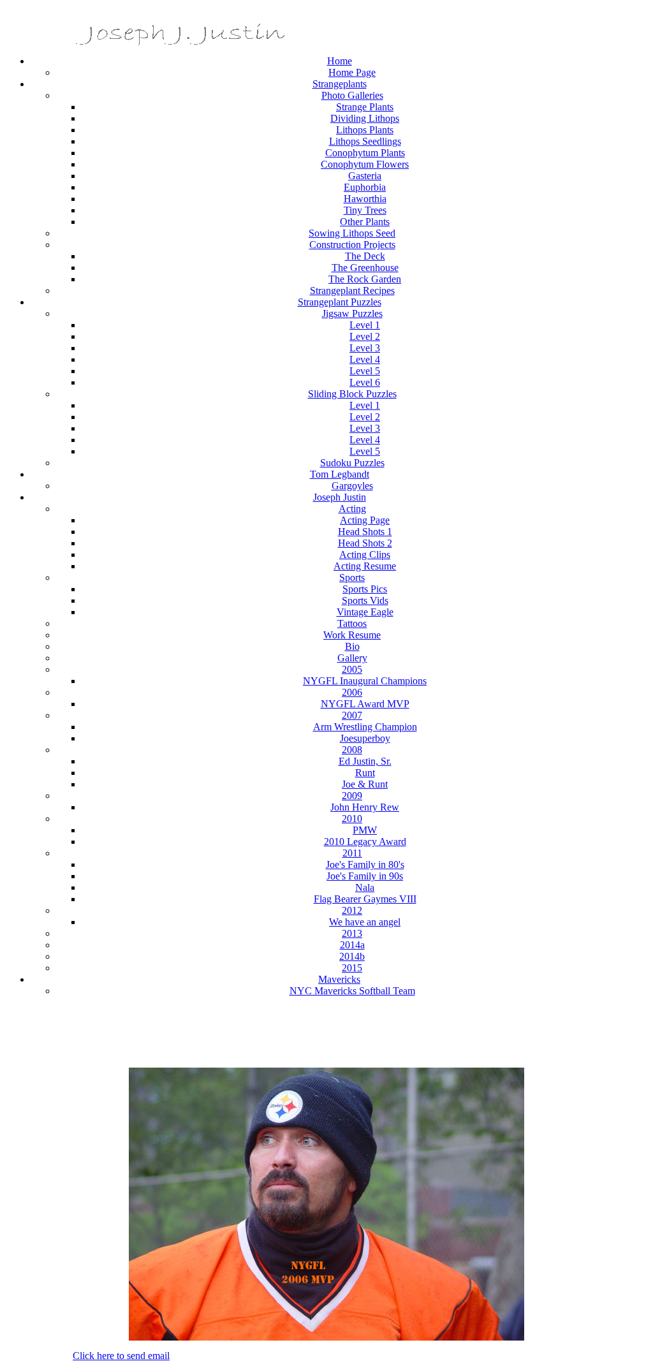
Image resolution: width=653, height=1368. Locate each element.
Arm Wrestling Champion (365, 726)
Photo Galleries (352, 95)
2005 (352, 669)
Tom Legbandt (339, 474)
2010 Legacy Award (365, 841)
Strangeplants (339, 83)
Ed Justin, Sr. (365, 761)
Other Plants (365, 221)
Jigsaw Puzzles (352, 313)
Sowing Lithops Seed (352, 233)
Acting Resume (365, 566)
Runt (365, 772)
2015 (352, 967)
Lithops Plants (364, 129)
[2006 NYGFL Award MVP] (326, 1337)
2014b (352, 956)
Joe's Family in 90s (364, 876)
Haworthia (365, 198)
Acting (352, 508)
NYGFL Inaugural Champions (365, 680)
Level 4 (364, 359)
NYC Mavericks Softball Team (352, 990)
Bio (352, 646)
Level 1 (364, 325)
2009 (352, 795)
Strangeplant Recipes (352, 290)
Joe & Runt (365, 784)
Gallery (352, 657)
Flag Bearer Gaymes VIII (365, 899)
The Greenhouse (365, 267)
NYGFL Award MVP (365, 703)
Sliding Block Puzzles (352, 393)
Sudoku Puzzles (352, 462)
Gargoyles (352, 485)
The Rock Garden (364, 279)
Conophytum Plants (365, 152)
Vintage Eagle (365, 612)
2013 (352, 933)
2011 (352, 853)
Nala (364, 887)
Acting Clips (364, 554)
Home (339, 60)
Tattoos (352, 623)
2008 (352, 749)
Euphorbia (365, 187)
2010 (352, 818)
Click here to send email (121, 1355)
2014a (352, 944)
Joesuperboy (365, 738)
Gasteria (364, 175)
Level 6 (364, 382)
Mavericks (339, 979)
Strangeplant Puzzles (339, 302)
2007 (352, 715)
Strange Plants (364, 106)
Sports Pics (364, 589)
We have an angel (364, 921)
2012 (352, 910)
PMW (365, 830)
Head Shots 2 (365, 543)
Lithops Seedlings (365, 141)
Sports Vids (365, 600)
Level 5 (364, 370)
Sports (352, 577)
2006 (352, 692)
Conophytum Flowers (365, 164)
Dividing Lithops (364, 118)
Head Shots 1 (365, 531)
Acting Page (365, 520)
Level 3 (364, 347)
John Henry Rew (364, 807)
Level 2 (364, 336)
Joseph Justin (339, 497)
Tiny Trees (365, 210)
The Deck (365, 256)
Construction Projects (352, 244)
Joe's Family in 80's (365, 864)
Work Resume (352, 634)
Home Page (352, 72)
